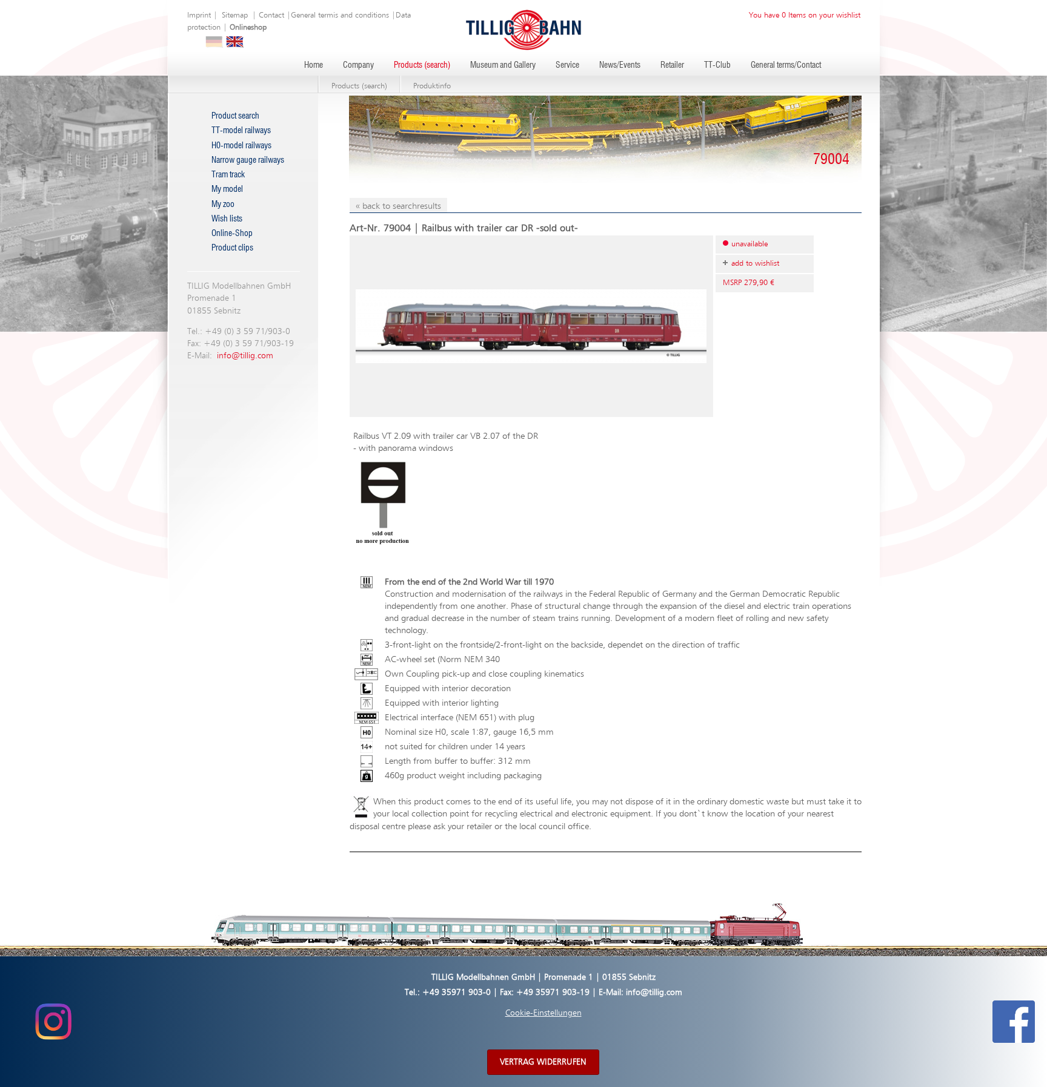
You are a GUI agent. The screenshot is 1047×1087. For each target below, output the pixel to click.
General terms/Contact (786, 65)
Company (358, 65)
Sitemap (235, 15)
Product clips (232, 248)
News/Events (619, 65)
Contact (271, 15)
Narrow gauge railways (247, 160)
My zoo (222, 204)
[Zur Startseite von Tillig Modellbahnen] (523, 29)
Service (567, 65)
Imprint (199, 15)
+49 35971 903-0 (456, 992)
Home (313, 65)
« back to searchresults (398, 206)
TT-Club (717, 65)
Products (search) (422, 65)
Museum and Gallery (503, 65)
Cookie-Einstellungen (543, 1013)
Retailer (672, 65)
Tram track (228, 175)
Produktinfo (432, 86)
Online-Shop (232, 233)
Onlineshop (248, 27)
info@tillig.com (245, 356)
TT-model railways (241, 130)
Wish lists (226, 219)
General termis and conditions (340, 15)
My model (227, 189)
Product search (235, 116)
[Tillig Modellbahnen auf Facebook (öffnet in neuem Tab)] (1013, 1021)
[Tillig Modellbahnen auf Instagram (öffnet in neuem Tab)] (53, 1021)
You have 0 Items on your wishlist (804, 15)
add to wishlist (755, 264)
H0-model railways (241, 146)
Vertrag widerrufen (543, 1062)
